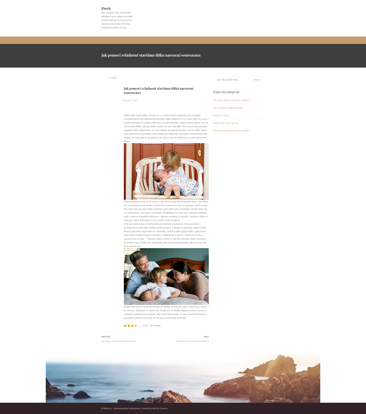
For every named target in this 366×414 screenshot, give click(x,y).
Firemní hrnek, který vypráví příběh (231, 130)
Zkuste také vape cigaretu (226, 123)
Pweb (106, 9)
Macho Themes (159, 408)
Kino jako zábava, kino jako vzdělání (231, 100)
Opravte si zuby (221, 115)
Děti (129, 100)
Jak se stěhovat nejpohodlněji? (228, 108)
